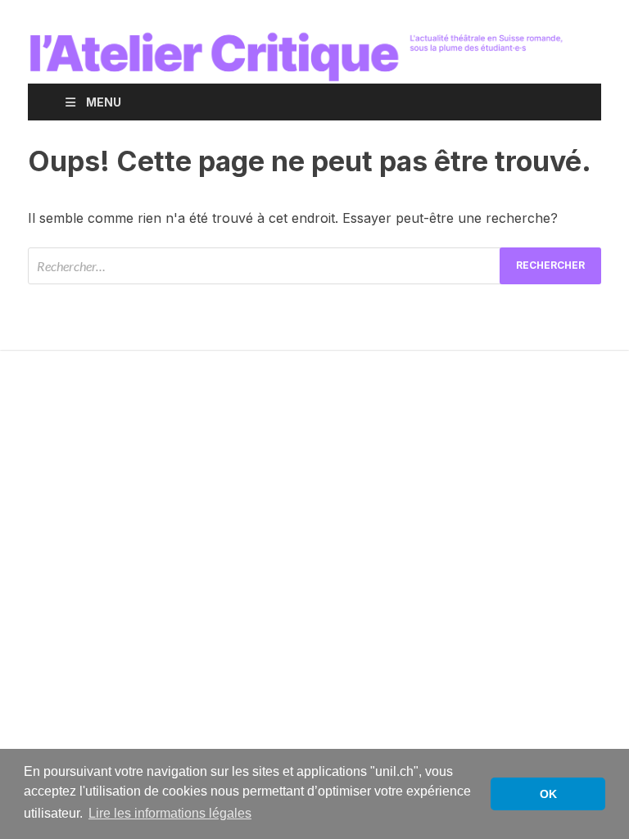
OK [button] (548, 793)
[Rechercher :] (314, 265)
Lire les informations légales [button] (169, 813)
